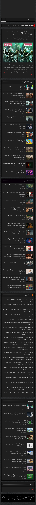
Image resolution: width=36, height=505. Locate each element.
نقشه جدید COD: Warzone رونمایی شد (16, 117)
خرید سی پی (29, 489)
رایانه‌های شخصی (11, 38)
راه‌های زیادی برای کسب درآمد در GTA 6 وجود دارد (18, 319)
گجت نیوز (28, 295)
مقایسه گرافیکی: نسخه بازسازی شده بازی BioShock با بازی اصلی (19, 33)
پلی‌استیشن (19, 39)
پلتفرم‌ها (25, 39)
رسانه (31, 39)
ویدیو (28, 39)
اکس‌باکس (26, 38)
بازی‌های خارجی (19, 38)
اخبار (30, 38)
